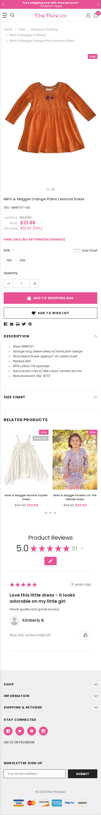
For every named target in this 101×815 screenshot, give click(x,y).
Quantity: (11, 273)
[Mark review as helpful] (85, 635)
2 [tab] (53, 189)
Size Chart (89, 250)
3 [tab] (55, 513)
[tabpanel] (50, 115)
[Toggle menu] (4, 15)
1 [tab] (48, 189)
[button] (82, 548)
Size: (7, 250)
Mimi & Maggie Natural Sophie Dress (26, 497)
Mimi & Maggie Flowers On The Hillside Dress (75, 497)
